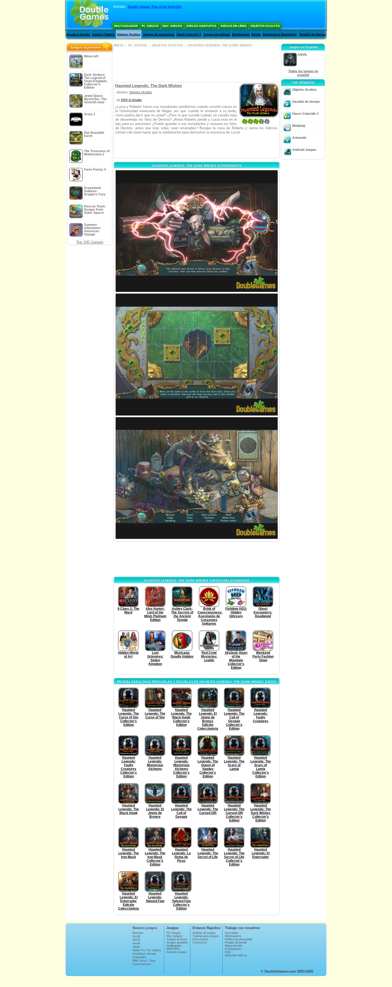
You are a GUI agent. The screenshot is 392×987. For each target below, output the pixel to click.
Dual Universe (142, 964)
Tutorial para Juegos (206, 936)
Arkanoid (299, 138)
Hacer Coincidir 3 (189, 34)
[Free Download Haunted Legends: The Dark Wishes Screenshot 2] (196, 354)
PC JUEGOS (137, 45)
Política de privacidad (238, 939)
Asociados (231, 932)
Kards (136, 943)
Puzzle (256, 34)
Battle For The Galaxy (147, 950)
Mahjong (298, 126)
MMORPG (173, 948)
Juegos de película (216, 34)
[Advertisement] (196, 65)
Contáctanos (233, 948)
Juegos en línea (233, 25)
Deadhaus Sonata (144, 953)
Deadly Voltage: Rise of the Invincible (155, 7)
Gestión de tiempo (312, 34)
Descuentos (200, 939)
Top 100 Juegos (89, 242)
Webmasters (233, 936)
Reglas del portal (235, 942)
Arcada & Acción (78, 34)
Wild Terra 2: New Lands (144, 962)
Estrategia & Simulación (280, 34)
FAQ (228, 952)
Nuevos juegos (145, 928)
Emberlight (139, 957)
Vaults (136, 946)
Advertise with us (236, 955)
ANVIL (137, 939)
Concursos (200, 942)
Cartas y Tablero (103, 34)
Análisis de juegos (204, 932)
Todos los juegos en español (303, 73)
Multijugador (126, 25)
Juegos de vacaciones (158, 34)
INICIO (118, 45)
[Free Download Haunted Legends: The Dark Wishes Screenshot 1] (196, 231)
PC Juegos (150, 25)
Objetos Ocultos (265, 25)
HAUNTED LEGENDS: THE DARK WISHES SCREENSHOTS (197, 166)
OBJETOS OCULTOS (167, 45)
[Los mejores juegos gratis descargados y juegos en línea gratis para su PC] (89, 14)
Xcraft (136, 936)
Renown (138, 932)
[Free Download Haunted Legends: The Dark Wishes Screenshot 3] (196, 478)
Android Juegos (304, 150)
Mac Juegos (172, 25)
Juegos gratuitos (201, 25)
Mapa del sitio (233, 945)
